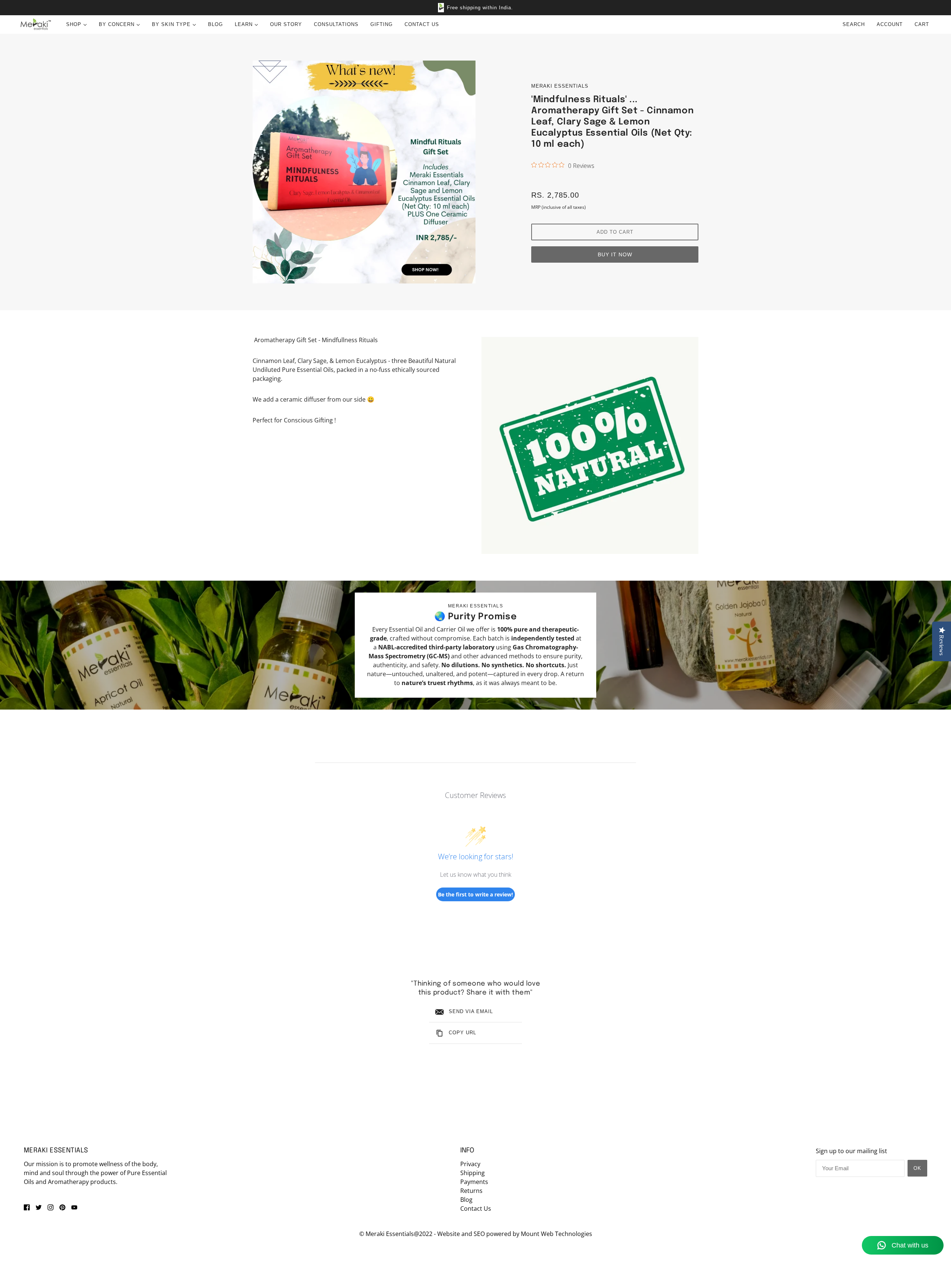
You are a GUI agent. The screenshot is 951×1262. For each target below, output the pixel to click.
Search (854, 24)
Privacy (470, 1164)
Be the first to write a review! (475, 894)
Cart (923, 24)
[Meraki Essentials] (35, 24)
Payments (474, 1182)
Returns (471, 1191)
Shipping (472, 1173)
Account (890, 24)
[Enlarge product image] (364, 172)
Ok (917, 1168)
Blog (466, 1200)
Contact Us (475, 1208)
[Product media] (589, 445)
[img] (27, 1207)
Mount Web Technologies (556, 1234)
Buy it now (615, 254)
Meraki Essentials (559, 86)
